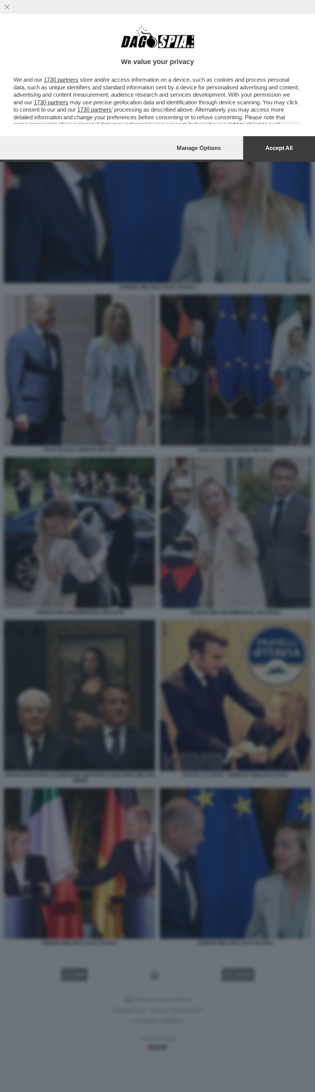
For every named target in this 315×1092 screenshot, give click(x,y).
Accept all (279, 148)
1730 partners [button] (61, 79)
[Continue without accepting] (7, 7)
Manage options (199, 148)
